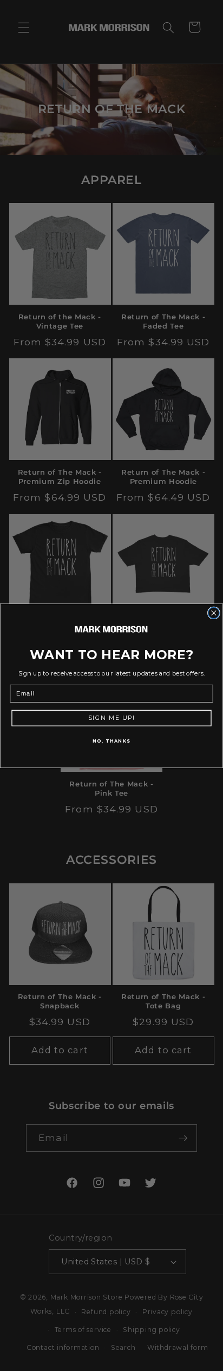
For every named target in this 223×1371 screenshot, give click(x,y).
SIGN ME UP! (111, 717)
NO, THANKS (111, 740)
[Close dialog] (214, 613)
